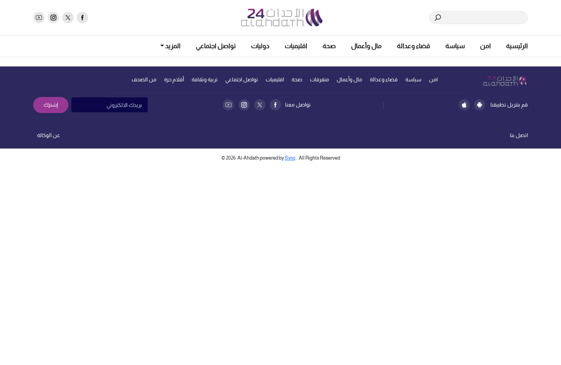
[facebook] (82, 17)
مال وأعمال (366, 46)
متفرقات (319, 79)
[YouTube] (228, 105)
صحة (329, 46)
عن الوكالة (48, 135)
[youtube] (39, 17)
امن (485, 46)
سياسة (455, 46)
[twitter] (68, 17)
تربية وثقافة (205, 79)
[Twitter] (260, 105)
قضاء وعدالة (413, 46)
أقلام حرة (174, 79)
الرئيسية (517, 46)
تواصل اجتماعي (216, 46)
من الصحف (144, 79)
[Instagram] (244, 105)
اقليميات (296, 46)
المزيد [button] (172, 46)
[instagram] (53, 17)
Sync (290, 158)
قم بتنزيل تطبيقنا (509, 105)
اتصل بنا (519, 135)
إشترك (51, 105)
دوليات (260, 46)
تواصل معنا (298, 105)
